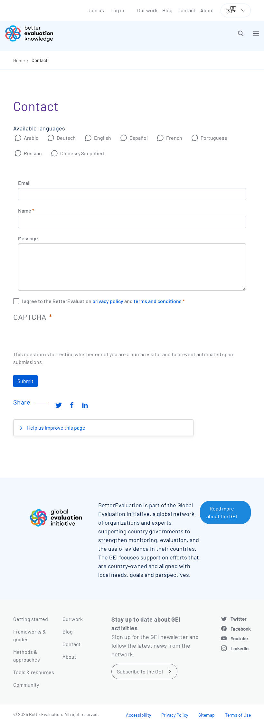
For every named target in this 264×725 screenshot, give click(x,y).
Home (19, 60)
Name (24, 210)
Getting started (30, 619)
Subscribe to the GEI (140, 671)
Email (24, 183)
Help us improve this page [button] (55, 428)
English (102, 138)
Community (26, 685)
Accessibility (138, 715)
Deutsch (66, 138)
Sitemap (206, 715)
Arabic (31, 138)
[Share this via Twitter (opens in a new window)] (58, 404)
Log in (117, 10)
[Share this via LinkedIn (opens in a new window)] (85, 404)
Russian (33, 153)
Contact (186, 10)
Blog (167, 10)
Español (138, 138)
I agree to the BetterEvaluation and (102, 301)
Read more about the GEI (221, 512)
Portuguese (214, 138)
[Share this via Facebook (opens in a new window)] (72, 404)
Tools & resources (33, 672)
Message (28, 238)
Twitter (239, 619)
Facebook (241, 629)
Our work (147, 10)
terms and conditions (158, 301)
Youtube (239, 638)
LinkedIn (240, 648)
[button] (241, 33)
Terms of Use (238, 715)
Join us (96, 10)
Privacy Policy (174, 715)
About (207, 10)
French (174, 138)
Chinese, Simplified (82, 153)
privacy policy (107, 301)
